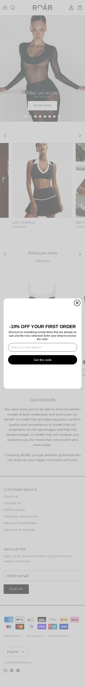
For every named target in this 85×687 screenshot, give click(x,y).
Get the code (42, 359)
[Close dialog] (77, 303)
